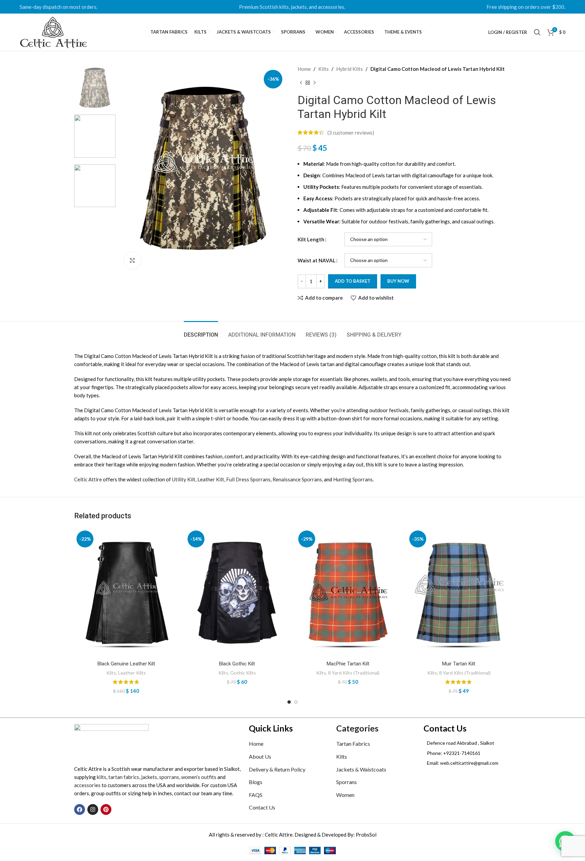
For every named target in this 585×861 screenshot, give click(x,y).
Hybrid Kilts (349, 69)
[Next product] (314, 83)
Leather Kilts (132, 673)
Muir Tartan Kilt (458, 664)
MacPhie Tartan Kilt (348, 664)
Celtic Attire (88, 479)
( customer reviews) (350, 132)
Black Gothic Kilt (237, 664)
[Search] (537, 32)
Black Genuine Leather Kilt (126, 664)
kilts (101, 777)
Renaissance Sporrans (297, 479)
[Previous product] (301, 83)
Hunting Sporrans (353, 479)
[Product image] (126, 592)
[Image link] (111, 740)
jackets (149, 777)
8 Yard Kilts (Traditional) (354, 673)
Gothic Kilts (243, 673)
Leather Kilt (210, 479)
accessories (87, 785)
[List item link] (467, 753)
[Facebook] (79, 809)
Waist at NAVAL (316, 260)
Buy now (398, 281)
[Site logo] (53, 31)
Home (304, 69)
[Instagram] (92, 809)
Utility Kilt (183, 479)
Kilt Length (311, 239)
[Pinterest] (106, 809)
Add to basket (352, 281)
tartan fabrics (123, 777)
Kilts (323, 69)
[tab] (201, 331)
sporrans (169, 777)
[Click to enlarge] (132, 260)
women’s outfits (198, 777)
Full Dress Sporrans (248, 479)
